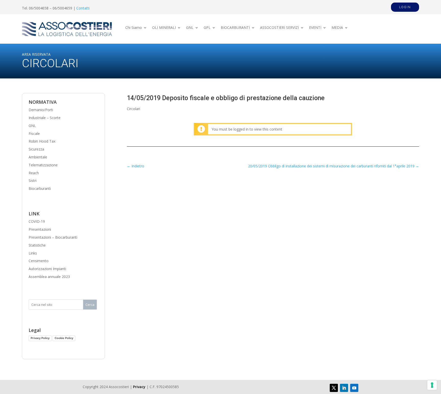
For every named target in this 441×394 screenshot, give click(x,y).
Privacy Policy (40, 338)
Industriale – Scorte (44, 117)
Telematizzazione (43, 165)
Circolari (133, 108)
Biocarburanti (40, 188)
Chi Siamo (133, 28)
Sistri (32, 180)
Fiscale (34, 133)
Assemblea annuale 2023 (49, 276)
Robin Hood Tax (42, 141)
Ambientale (38, 157)
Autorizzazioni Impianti (47, 268)
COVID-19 (37, 221)
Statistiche (37, 245)
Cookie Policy (64, 338)
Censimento (38, 260)
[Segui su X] (334, 388)
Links (33, 253)
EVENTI (315, 28)
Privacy (139, 386)
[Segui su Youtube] (354, 388)
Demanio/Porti (41, 109)
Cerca (89, 304)
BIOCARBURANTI (235, 28)
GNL (189, 28)
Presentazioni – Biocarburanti (53, 237)
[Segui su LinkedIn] (344, 388)
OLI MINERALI (164, 28)
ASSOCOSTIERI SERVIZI (279, 28)
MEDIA (337, 28)
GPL (207, 28)
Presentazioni (40, 229)
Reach (34, 172)
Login (405, 7)
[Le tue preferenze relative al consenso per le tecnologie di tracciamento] (432, 385)
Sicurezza (36, 149)
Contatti (83, 8)
